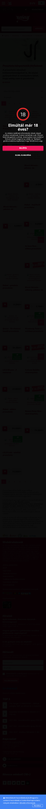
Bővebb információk (27, 803)
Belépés (23, 148)
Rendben (37, 805)
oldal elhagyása (23, 155)
